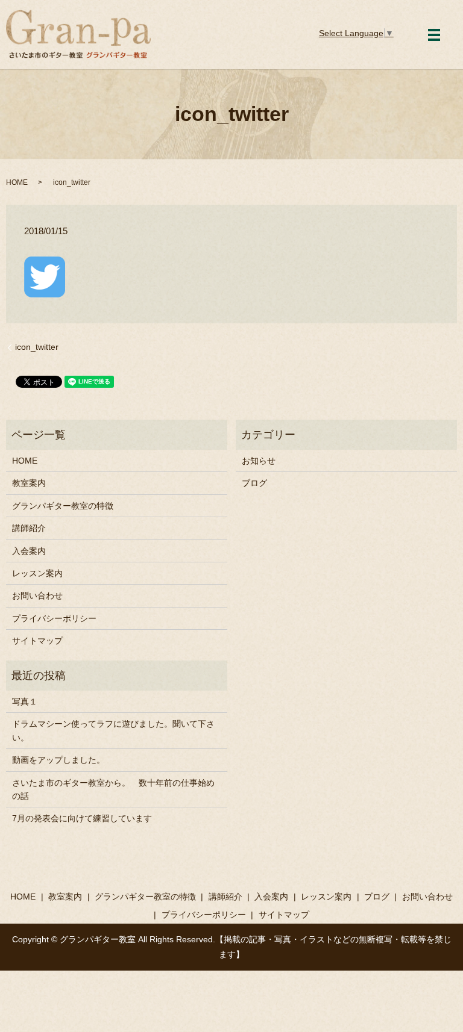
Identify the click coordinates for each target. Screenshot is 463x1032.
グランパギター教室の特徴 (62, 506)
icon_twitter (36, 347)
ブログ (254, 483)
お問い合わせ (37, 595)
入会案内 (29, 551)
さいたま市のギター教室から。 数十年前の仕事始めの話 (113, 789)
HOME (17, 182)
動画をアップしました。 (58, 760)
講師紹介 (29, 528)
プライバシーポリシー (54, 618)
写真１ (24, 701)
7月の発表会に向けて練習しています (82, 818)
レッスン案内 (37, 573)
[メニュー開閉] (434, 35)
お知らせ (259, 460)
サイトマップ (37, 640)
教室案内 (29, 483)
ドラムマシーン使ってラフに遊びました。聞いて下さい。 (113, 730)
